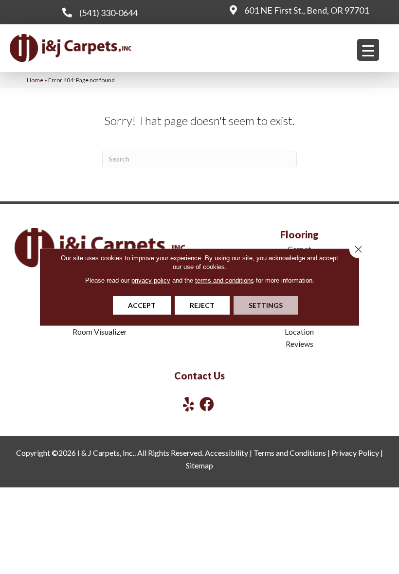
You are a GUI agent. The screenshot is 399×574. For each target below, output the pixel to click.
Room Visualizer (100, 331)
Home (35, 80)
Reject (202, 305)
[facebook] (207, 404)
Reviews (299, 343)
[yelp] (188, 404)
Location (299, 331)
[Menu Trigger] (368, 50)
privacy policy (150, 280)
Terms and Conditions (290, 452)
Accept (142, 305)
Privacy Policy (355, 452)
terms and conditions (224, 280)
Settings (266, 305)
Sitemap (199, 465)
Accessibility (226, 452)
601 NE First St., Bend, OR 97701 (306, 10)
